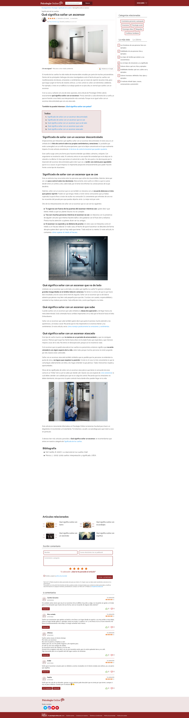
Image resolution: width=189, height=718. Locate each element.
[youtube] (53, 708)
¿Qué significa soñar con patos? (79, 106)
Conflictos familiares (132, 33)
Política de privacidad (109, 715)
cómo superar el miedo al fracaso (64, 232)
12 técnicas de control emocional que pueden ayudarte (88, 149)
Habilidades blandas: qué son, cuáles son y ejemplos (134, 71)
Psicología (54, 8)
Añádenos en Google (107, 69)
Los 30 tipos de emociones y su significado (134, 63)
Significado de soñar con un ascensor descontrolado (67, 116)
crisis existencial (106, 372)
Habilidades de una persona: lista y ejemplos (131, 52)
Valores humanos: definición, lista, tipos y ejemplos (133, 77)
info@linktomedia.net (97, 587)
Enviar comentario (105, 577)
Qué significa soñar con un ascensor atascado (65, 129)
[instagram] (49, 708)
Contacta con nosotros (82, 715)
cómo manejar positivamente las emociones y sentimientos (88, 326)
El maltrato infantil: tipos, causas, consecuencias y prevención (131, 82)
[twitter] (45, 708)
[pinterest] (57, 708)
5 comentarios (73, 18)
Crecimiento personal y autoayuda (132, 21)
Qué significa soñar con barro (68, 523)
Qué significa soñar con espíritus (105, 534)
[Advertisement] (78, 488)
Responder (46, 609)
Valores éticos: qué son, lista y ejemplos (133, 66)
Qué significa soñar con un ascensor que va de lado (67, 123)
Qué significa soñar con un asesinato (68, 534)
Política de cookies (122, 715)
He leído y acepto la (56, 576)
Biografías (139, 29)
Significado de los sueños (65, 8)
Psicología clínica (127, 29)
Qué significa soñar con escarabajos (105, 523)
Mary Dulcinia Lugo (54, 22)
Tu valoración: (65, 572)
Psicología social (137, 25)
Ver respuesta (47, 688)
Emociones (125, 25)
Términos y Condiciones (96, 715)
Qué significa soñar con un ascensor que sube (65, 126)
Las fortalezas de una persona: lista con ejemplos (133, 46)
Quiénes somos (70, 715)
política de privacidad (61, 576)
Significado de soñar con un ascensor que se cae (66, 119)
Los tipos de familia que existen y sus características (132, 58)
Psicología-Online (46, 8)
